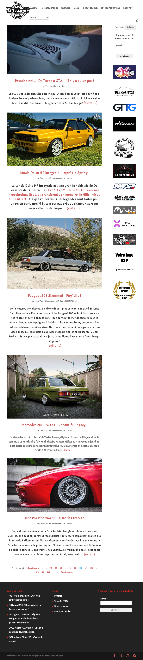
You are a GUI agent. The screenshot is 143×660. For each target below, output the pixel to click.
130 (48, 572)
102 (91, 568)
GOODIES (65, 8)
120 (42, 572)
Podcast (58, 595)
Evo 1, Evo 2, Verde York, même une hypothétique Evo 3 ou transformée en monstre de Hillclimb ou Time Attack (54, 194)
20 (56, 568)
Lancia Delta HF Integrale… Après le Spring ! (54, 172)
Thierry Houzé (45, 178)
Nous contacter (61, 606)
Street (64, 86)
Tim (47, 86)
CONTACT (128, 8)
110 (37, 572)
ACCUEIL (34, 8)
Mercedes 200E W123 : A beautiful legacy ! (54, 425)
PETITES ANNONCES (110, 8)
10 (51, 568)
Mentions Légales (62, 611)
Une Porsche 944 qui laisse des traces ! (54, 518)
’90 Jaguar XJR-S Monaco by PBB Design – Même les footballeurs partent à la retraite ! (24, 618)
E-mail (119, 45)
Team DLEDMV (61, 601)
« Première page (33, 568)
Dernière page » (67, 572)
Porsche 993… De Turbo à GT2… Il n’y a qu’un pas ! (54, 80)
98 (70, 568)
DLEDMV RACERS (50, 8)
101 (86, 568)
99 (75, 568)
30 (61, 568)
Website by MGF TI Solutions (49, 655)
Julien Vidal (39, 301)
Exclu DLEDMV (66, 301)
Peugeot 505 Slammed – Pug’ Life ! (54, 295)
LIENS (76, 8)
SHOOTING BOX (90, 8)
